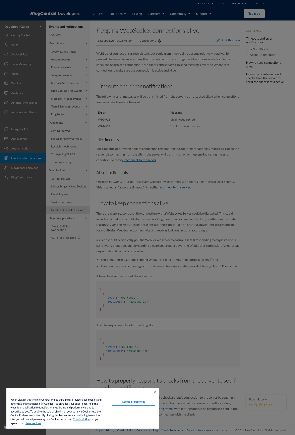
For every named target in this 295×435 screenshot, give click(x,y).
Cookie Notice (81, 419)
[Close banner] (155, 392)
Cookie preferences (133, 401)
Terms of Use (33, 423)
